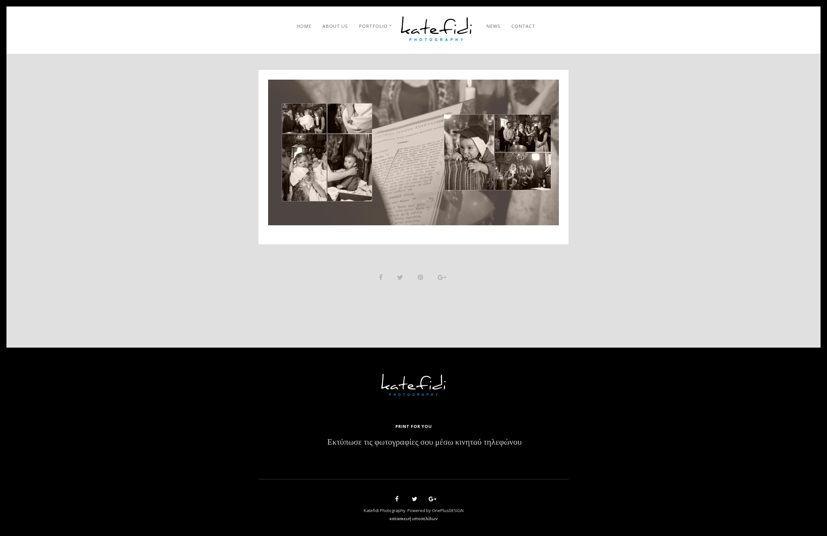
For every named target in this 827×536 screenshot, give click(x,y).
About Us (335, 26)
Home (304, 26)
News (493, 26)
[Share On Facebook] (382, 276)
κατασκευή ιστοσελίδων (413, 518)
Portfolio (373, 26)
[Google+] (430, 500)
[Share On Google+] (443, 276)
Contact (523, 26)
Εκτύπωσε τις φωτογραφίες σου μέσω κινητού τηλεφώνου (424, 442)
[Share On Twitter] (401, 276)
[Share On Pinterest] (421, 276)
